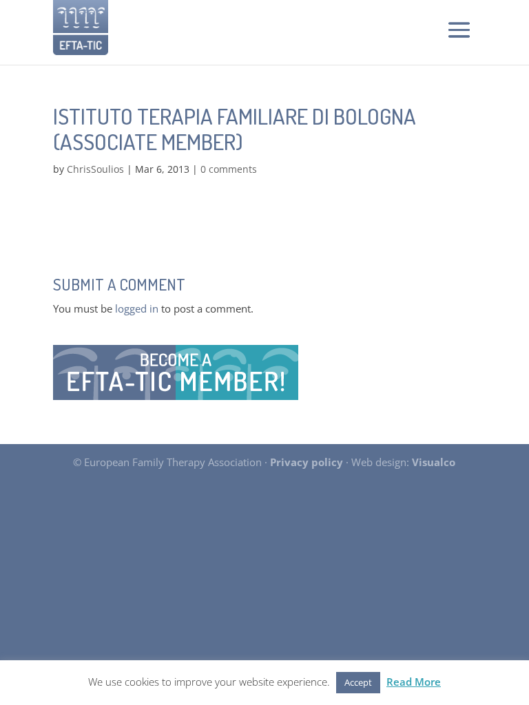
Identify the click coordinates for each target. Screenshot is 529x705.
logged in (136, 308)
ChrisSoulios (95, 169)
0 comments (228, 169)
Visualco (433, 462)
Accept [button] (358, 682)
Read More (413, 681)
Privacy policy (306, 462)
